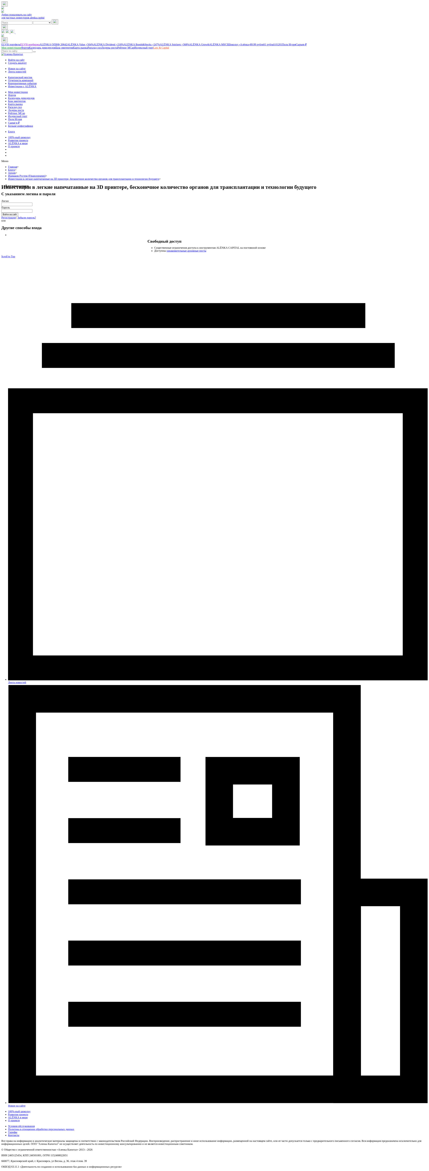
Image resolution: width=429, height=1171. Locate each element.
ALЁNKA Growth (199, 44)
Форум (12, 95)
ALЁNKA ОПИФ (53, 44)
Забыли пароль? (27, 217)
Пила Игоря (289, 44)
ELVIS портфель (10, 44)
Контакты (13, 1135)
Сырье (301, 44)
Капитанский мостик (20, 77)
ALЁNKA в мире (18, 143)
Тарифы (12, 1132)
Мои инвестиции (18, 92)
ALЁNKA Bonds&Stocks (142, 44)
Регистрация (8, 217)
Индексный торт (17, 116)
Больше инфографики (20, 126)
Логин (5, 201)
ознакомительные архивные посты (186, 250)
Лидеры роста (16, 110)
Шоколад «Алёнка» (246, 44)
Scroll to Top (8, 256)
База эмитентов (17, 101)
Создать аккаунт (17, 62)
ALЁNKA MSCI (218, 44)
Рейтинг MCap (16, 113)
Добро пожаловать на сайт (16, 14)
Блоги (11, 131)
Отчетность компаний (20, 80)
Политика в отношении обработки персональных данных (41, 1129)
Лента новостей (17, 71)
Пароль (5, 207)
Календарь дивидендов (21, 98)
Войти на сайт (16, 59)
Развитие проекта (18, 140)
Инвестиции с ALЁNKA (22, 86)
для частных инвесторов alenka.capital (22, 17)
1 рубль (273, 44)
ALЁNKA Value (80, 44)
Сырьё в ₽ (14, 122)
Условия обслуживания (21, 1126)
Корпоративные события (22, 83)
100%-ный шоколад (19, 137)
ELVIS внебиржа (30, 44)
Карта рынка (15, 104)
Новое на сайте (16, 68)
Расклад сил (15, 107)
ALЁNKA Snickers (174, 44)
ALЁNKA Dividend (109, 44)
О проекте (14, 146)
